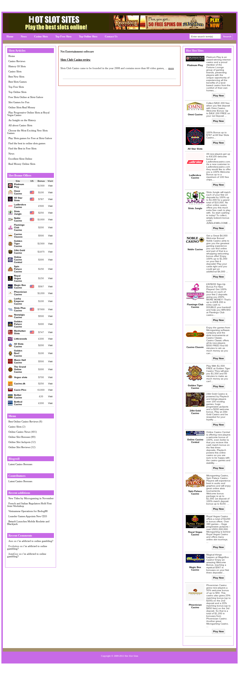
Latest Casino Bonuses (20, 464)
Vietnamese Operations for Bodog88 (28, 511)
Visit (50, 185)
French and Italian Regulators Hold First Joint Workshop (29, 504)
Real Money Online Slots (21, 163)
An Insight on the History (22, 120)
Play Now (218, 95)
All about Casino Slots (20, 125)
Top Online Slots (88, 36)
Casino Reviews (16, 61)
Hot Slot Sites (131, 656)
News (24, 36)
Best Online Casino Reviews (23, 421)
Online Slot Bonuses (19, 436)
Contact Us (111, 36)
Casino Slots (41, 36)
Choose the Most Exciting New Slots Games (27, 131)
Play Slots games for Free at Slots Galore (30, 138)
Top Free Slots (63, 36)
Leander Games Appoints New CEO (27, 516)
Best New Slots (16, 76)
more (171, 68)
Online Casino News (19, 431)
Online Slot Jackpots (19, 442)
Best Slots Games (17, 81)
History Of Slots (17, 66)
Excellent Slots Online (20, 158)
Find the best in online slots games (26, 143)
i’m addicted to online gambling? (35, 541)
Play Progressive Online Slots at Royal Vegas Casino (28, 113)
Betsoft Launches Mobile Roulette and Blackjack (28, 522)
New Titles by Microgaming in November (31, 498)
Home (10, 36)
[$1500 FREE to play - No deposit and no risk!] (168, 28)
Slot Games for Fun (18, 102)
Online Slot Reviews (19, 447)
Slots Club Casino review (75, 59)
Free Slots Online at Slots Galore (25, 97)
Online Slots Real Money (21, 107)
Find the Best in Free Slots (22, 148)
